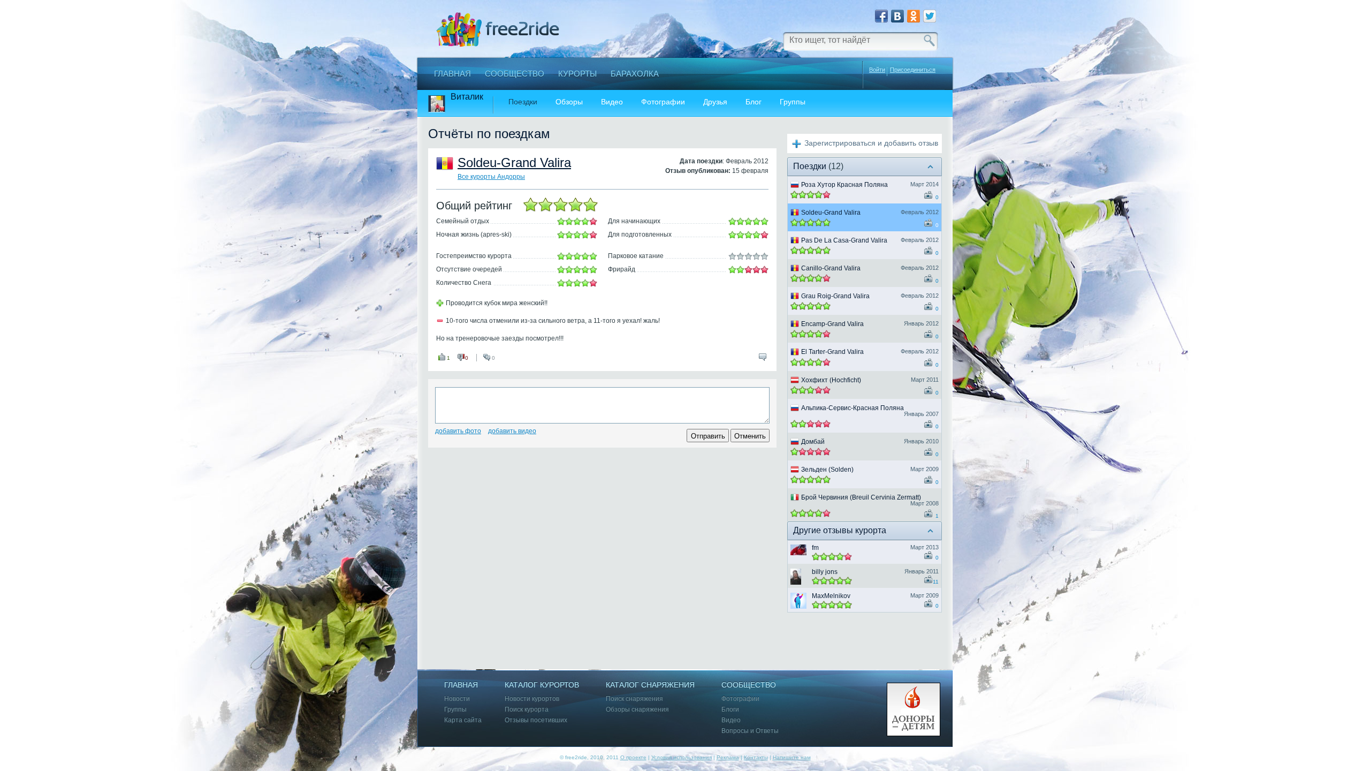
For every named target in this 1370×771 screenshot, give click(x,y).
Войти (877, 69)
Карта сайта (463, 720)
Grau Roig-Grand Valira (835, 296)
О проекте (633, 757)
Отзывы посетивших (536, 720)
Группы (792, 102)
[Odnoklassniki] (913, 16)
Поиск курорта (527, 709)
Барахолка (635, 73)
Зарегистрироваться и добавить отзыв (871, 143)
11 (936, 582)
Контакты (756, 757)
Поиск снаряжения (634, 699)
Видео (612, 102)
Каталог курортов (542, 685)
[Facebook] (881, 16)
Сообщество (514, 73)
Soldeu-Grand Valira (514, 162)
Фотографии (663, 102)
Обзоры (569, 102)
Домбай (813, 441)
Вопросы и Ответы (750, 731)
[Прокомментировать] (762, 357)
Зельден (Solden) (827, 469)
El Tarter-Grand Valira (832, 352)
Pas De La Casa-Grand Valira (844, 240)
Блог (753, 102)
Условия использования (681, 757)
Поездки (522, 102)
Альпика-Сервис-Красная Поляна (852, 408)
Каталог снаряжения (650, 685)
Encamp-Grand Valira (832, 324)
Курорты (577, 73)
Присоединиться (912, 70)
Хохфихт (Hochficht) (831, 380)
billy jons (825, 572)
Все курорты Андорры (491, 176)
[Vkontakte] (897, 16)
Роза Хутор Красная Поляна (844, 184)
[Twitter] (929, 16)
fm (815, 547)
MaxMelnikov (831, 596)
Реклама (728, 757)
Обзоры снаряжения (637, 709)
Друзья (715, 102)
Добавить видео (512, 431)
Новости (457, 699)
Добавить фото (458, 431)
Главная (452, 73)
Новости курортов (532, 699)
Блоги (730, 709)
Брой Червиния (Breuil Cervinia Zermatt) (861, 497)
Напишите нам (792, 757)
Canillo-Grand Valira (831, 268)
